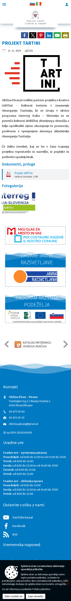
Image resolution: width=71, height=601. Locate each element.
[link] (24, 35)
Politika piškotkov (41, 589)
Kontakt (10, 386)
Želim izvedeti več (14, 596)
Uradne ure (13, 442)
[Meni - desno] (67, 4)
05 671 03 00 (17, 411)
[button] (6, 344)
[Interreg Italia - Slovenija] (18, 202)
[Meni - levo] (4, 4)
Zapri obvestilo (35, 596)
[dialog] (65, 35)
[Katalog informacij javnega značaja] (33, 344)
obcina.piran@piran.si (23, 424)
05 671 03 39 (16, 417)
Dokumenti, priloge (18, 164)
